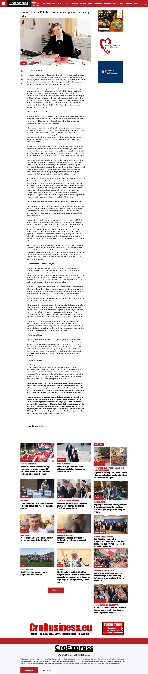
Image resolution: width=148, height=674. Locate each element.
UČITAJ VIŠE (55, 590)
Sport (68, 3)
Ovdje (74, 663)
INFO (136, 3)
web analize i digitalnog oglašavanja (92, 661)
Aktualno (60, 3)
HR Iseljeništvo (49, 3)
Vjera (90, 3)
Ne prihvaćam (47, 670)
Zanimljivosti (118, 3)
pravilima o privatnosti (113, 663)
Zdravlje (128, 3)
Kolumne (107, 3)
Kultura (75, 3)
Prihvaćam (29, 670)
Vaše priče (98, 3)
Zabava (83, 3)
